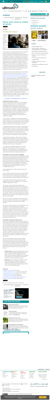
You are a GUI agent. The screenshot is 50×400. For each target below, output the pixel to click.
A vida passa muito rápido (9, 275)
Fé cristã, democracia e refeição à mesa (39, 57)
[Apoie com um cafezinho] (27, 1)
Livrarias (21, 376)
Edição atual (13, 373)
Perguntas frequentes (31, 376)
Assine (34, 40)
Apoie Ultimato (42, 371)
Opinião (3, 374)
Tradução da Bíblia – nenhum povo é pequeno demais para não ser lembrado (39, 49)
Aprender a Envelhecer (8, 270)
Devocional (4, 376)
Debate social (7, 333)
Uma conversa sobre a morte (10, 273)
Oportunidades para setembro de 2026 (39, 51)
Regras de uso (32, 386)
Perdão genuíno (35, 66)
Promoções (22, 375)
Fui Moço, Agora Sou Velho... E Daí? (11, 271)
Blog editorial (31, 374)
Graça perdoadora (35, 59)
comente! (25, 17)
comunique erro (41, 369)
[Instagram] (30, 11)
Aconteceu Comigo (35, 22)
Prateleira (4, 373)
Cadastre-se (41, 1)
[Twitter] (26, 11)
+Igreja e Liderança (16, 282)
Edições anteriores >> (41, 40)
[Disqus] (16, 350)
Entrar (36, 1)
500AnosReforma (35, 20)
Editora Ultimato (22, 393)
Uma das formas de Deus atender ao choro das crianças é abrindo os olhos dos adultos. (42, 376)
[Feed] (33, 11)
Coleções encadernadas (13, 376)
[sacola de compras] (46, 1)
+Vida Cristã (22, 282)
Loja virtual (23, 372)
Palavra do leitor (5, 375)
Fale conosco (31, 377)
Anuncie (46, 386)
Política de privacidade (40, 386)
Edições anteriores (14, 374)
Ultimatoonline (8, 371)
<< (27, 98)
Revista (14, 371)
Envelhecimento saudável (9, 274)
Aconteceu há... (34, 23)
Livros (21, 374)
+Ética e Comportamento (8, 282)
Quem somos (31, 373)
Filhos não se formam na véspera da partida (40, 53)
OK (42, 397)
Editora (32, 371)
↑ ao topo (47, 369)
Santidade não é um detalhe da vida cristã (40, 64)
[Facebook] (24, 11)
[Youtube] (28, 11)
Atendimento (22, 378)
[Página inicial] (10, 6)
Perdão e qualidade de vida (37, 46)
